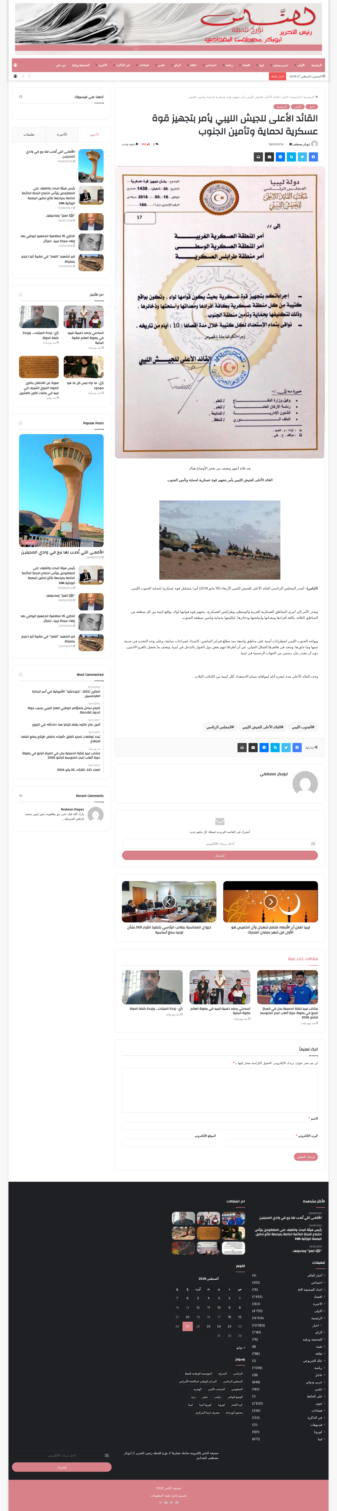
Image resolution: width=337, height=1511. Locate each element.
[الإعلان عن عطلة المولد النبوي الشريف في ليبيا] (233, 1248)
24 (219, 1326)
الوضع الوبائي (235, 1397)
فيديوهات (316, 1425)
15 (239, 1317)
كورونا (318, 1432)
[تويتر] (302, 157)
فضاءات (144, 65)
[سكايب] (291, 157)
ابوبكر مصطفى (301, 144)
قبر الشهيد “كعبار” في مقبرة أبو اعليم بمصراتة (48, 259)
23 (229, 1326)
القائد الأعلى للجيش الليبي (261, 727)
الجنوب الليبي (302, 727)
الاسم (313, 1118)
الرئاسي (238, 1373)
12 (198, 1307)
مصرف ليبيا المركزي (207, 1412)
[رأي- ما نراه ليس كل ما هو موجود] (83, 367)
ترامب (217, 1397)
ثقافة (193, 65)
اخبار (285, 97)
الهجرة (198, 1389)
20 (187, 1317)
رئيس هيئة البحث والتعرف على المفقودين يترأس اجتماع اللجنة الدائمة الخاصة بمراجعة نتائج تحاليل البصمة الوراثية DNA (48, 195)
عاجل (318, 1375)
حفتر (205, 1397)
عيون (319, 1403)
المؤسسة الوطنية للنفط (198, 1373)
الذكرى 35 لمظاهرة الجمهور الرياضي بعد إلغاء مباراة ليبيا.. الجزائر (48, 238)
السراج (222, 1373)
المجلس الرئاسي (219, 727)
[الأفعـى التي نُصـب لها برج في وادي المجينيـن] (91, 166)
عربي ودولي (280, 65)
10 (219, 1307)
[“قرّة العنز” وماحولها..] (91, 221)
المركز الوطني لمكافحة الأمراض (198, 1381)
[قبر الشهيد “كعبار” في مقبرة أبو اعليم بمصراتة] (91, 262)
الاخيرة (103, 65)
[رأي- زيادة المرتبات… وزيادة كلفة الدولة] (152, 987)
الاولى (301, 65)
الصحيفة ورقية (81, 65)
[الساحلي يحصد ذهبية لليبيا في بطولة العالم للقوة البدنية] (220, 987)
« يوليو (241, 1347)
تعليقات (28, 134)
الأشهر (94, 134)
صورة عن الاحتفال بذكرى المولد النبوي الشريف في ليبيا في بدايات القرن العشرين (39, 388)
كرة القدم (237, 1404)
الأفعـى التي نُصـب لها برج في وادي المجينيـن (50, 154)
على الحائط (314, 1396)
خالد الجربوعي (312, 1361)
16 (229, 1317)
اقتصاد (246, 65)
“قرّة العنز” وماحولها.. (60, 216)
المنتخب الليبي (216, 1389)
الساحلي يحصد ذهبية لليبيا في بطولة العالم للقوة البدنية (220, 1011)
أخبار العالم (315, 1275)
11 (208, 1307)
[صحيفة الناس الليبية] (168, 29)
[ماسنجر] (280, 157)
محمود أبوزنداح (234, 1412)
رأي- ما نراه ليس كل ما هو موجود (245, 76)
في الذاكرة (123, 65)
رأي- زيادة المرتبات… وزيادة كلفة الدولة (156, 1009)
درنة (193, 1397)
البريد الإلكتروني (307, 1135)
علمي (161, 65)
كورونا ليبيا (205, 1404)
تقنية (319, 1346)
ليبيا (261, 65)
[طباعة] (258, 157)
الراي (177, 65)
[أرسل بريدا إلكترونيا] (290, 144)
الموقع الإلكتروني (205, 1135)
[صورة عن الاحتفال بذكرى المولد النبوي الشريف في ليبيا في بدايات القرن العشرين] (39, 367)
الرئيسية (316, 65)
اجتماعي (211, 65)
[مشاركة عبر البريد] (269, 157)
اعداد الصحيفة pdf (310, 1289)
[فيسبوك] (313, 157)
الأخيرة (62, 134)
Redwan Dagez (72, 809)
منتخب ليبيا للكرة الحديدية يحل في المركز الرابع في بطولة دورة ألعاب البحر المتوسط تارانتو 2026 (289, 1013)
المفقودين (237, 1389)
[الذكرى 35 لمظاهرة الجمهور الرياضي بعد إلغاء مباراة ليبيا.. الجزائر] (91, 242)
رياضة (229, 65)
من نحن (61, 65)
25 (208, 1326)
